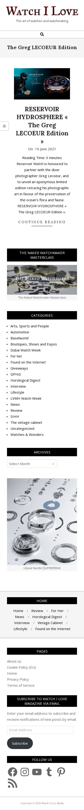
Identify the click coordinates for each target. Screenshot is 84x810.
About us (14, 661)
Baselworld (19, 338)
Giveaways (19, 368)
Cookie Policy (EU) (21, 667)
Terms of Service (21, 685)
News (15, 404)
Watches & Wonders (27, 434)
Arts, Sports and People (29, 326)
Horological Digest (25, 380)
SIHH (14, 416)
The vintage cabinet (26, 422)
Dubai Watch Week (25, 350)
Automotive (19, 332)
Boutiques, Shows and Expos (33, 344)
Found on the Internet (28, 362)
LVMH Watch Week (25, 398)
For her (16, 356)
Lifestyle (17, 392)
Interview (18, 386)
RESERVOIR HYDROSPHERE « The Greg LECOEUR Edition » (42, 125)
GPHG (15, 374)
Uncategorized (22, 428)
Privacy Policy (18, 679)
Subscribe (20, 743)
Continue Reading (42, 222)
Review (16, 410)
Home (12, 673)
